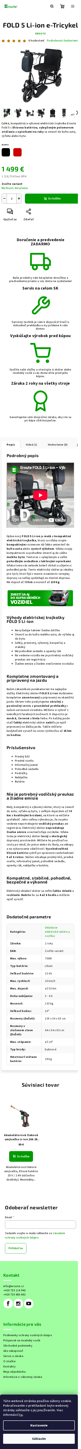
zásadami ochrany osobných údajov (35, 1235)
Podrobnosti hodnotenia (63, 41)
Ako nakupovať (13, 1351)
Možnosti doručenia (15, 188)
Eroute (40, 33)
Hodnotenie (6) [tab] (58, 445)
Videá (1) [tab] (31, 445)
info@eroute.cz (13, 1286)
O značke (9, 1361)
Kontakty (9, 1367)
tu (21, 1414)
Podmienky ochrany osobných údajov (27, 1335)
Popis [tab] (11, 445)
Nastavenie (39, 1425)
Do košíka (54, 199)
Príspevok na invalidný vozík (21, 1340)
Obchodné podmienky (17, 1346)
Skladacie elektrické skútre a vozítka (57, 932)
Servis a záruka (13, 1356)
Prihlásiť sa (16, 1248)
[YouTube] (28, 1303)
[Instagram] (18, 1303)
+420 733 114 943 (14, 1290)
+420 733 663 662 (14, 1295)
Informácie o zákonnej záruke (22, 1377)
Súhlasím (39, 1438)
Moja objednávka (14, 1372)
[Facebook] (8, 1303)
